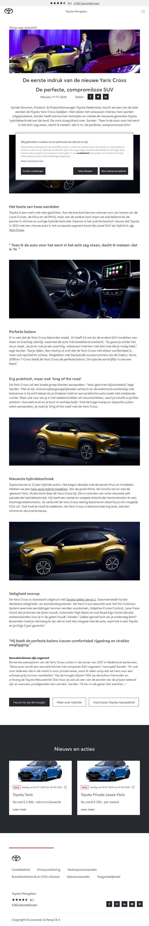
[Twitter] (98, 97)
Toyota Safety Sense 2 (81, 599)
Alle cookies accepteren (114, 170)
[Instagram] (117, 904)
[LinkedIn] (106, 97)
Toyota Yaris (23, 794)
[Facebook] (90, 97)
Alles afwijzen (85, 170)
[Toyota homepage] (8, 11)
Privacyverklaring (48, 869)
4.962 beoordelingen (86, 3)
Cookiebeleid (21, 869)
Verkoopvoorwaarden (82, 869)
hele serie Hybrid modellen (49, 489)
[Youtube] (132, 904)
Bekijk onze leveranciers (32, 160)
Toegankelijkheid (108, 876)
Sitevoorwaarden (78, 876)
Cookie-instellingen (33, 170)
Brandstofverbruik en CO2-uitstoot (36, 876)
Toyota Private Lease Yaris (103, 794)
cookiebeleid (83, 152)
